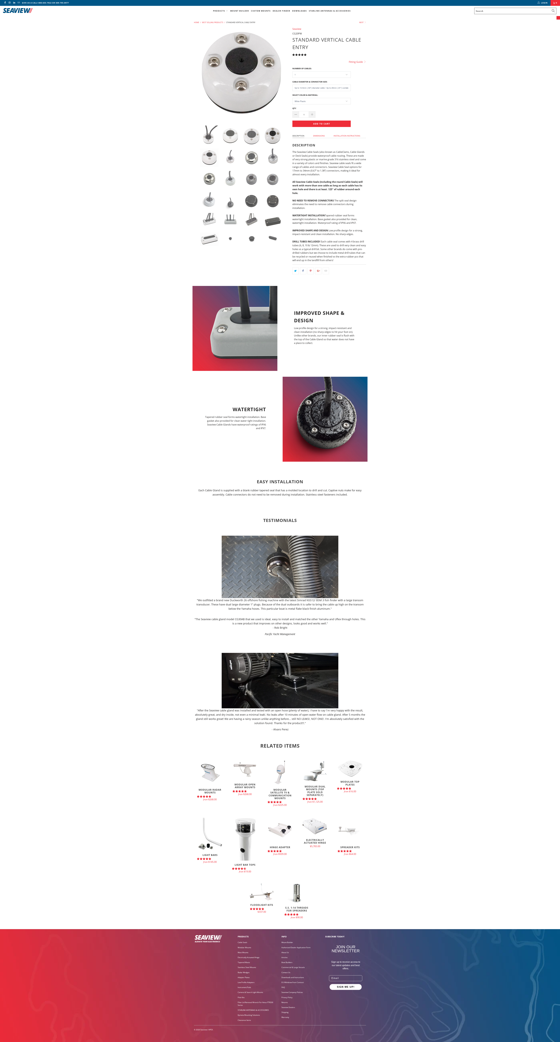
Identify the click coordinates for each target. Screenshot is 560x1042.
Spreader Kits (350, 830)
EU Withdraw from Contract (292, 982)
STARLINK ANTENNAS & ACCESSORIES (330, 11)
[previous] (199, 74)
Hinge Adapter (280, 830)
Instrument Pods (244, 987)
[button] (299, 54)
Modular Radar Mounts (210, 772)
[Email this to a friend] (326, 271)
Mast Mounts (243, 952)
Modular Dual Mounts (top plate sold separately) (315, 770)
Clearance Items (244, 1020)
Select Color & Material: (305, 95)
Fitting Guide (356, 61)
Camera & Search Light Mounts (250, 992)
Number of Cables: (302, 68)
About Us (285, 952)
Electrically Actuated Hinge (315, 826)
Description (298, 135)
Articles (284, 957)
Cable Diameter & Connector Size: (309, 81)
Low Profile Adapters (246, 982)
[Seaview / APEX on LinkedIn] (14, 3)
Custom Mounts (261, 11)
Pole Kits (241, 997)
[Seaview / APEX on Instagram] (9, 3)
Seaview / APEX (206, 1029)
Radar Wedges (244, 972)
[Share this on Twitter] (295, 271)
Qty (294, 108)
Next (361, 22)
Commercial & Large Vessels (293, 967)
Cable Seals (242, 942)
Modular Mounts (244, 947)
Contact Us (285, 972)
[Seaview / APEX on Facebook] (5, 3)
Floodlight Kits (262, 892)
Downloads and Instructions (292, 977)
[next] (284, 74)
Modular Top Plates (350, 768)
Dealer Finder (281, 11)
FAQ (283, 987)
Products (219, 11)
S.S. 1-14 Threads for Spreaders (297, 893)
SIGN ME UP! (346, 987)
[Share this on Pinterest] (311, 271)
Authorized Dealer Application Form (295, 947)
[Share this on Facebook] (303, 271)
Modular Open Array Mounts (245, 769)
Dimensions (319, 135)
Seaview (296, 29)
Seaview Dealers (288, 1007)
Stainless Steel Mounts (247, 967)
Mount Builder (239, 11)
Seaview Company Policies (292, 992)
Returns (284, 1002)
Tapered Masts (244, 962)
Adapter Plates (244, 977)
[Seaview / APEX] (46, 10)
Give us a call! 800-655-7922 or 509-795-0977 (45, 3)
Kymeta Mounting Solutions (249, 1015)
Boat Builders (286, 962)
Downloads (299, 11)
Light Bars (210, 834)
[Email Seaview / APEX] (18, 3)
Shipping (284, 1012)
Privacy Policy (286, 997)
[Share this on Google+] (318, 271)
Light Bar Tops (245, 839)
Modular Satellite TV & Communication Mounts (280, 772)
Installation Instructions (347, 135)
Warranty (285, 1017)
